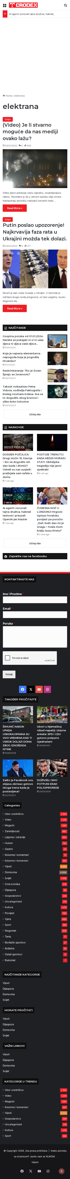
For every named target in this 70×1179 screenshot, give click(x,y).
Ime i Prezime (13, 594)
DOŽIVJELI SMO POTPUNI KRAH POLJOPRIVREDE (48, 784)
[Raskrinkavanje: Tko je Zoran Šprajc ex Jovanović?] (57, 375)
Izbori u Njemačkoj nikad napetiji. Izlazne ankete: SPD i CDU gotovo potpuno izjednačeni (51, 734)
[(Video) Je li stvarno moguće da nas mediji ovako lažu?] (35, 168)
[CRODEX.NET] (23, 5)
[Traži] (65, 7)
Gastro (9, 848)
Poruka (9, 623)
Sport (8, 924)
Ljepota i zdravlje (15, 837)
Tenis (8, 936)
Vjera (8, 918)
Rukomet (10, 960)
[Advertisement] (35, 54)
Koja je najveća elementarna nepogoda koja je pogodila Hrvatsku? (21, 357)
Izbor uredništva (14, 813)
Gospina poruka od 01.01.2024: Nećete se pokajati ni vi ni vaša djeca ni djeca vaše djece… (23, 340)
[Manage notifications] (61, 1171)
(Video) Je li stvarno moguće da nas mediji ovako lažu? (30, 132)
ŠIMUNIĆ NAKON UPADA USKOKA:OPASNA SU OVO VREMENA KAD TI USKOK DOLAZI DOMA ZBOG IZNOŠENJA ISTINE (17, 738)
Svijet (8, 119)
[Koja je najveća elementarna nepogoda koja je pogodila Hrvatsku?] (57, 358)
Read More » (14, 208)
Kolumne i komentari (17, 854)
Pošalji (9, 674)
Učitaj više (35, 414)
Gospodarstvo (13, 895)
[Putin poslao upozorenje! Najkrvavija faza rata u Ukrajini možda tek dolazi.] (35, 269)
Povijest (9, 913)
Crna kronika (12, 884)
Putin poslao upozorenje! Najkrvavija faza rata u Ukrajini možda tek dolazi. (35, 232)
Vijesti (8, 866)
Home (8, 95)
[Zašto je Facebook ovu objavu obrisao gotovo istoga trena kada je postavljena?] (18, 767)
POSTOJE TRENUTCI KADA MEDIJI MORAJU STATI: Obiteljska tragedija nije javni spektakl (51, 462)
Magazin (10, 825)
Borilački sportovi (15, 942)
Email (8, 608)
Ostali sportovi (13, 954)
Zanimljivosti (12, 831)
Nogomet (10, 930)
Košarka (9, 948)
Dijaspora (10, 889)
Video (8, 819)
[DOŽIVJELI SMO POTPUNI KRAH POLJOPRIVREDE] (52, 767)
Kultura (9, 907)
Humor (9, 843)
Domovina (11, 872)
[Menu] (4, 7)
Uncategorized (13, 901)
